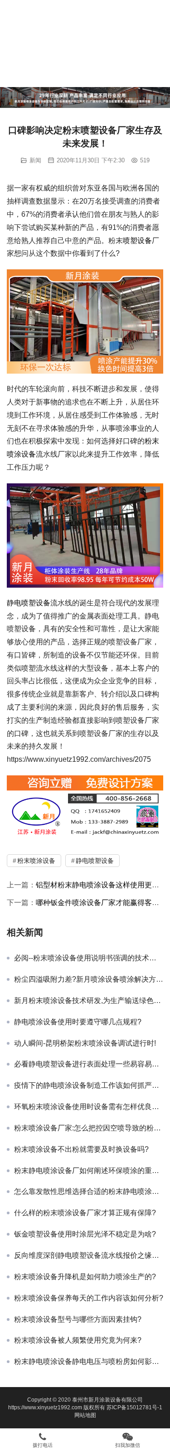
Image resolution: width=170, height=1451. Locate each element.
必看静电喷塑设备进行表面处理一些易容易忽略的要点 (88, 1064)
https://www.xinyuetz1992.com (45, 1407)
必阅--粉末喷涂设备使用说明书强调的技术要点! (88, 958)
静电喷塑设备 (28, 603)
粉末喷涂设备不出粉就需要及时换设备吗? (81, 1149)
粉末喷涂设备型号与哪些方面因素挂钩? (77, 1319)
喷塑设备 (137, 240)
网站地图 (85, 1415)
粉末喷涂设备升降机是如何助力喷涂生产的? (85, 1277)
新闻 (35, 160)
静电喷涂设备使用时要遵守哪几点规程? (77, 1022)
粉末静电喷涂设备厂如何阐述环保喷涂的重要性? (88, 1170)
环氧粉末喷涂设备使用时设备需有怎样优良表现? (88, 1106)
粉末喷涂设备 (36, 860)
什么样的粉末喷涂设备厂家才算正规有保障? (85, 1213)
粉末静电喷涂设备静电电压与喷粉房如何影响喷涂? (88, 1361)
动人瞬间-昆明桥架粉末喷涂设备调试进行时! (85, 1043)
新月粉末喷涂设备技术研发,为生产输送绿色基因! (88, 1000)
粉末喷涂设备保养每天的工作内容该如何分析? (88, 1298)
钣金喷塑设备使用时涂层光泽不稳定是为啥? (85, 1234)
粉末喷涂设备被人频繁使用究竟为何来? (77, 1340)
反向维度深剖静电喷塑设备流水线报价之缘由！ (88, 1255)
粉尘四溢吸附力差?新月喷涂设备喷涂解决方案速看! (88, 979)
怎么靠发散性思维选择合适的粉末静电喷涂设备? (88, 1191)
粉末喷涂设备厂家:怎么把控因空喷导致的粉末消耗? (88, 1128)
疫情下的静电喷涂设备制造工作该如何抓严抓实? (88, 1085)
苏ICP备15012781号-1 (134, 1407)
